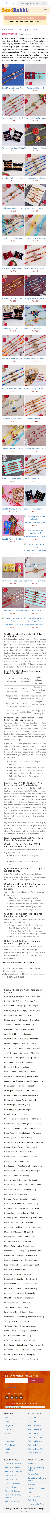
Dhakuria (7, 1354)
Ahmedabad (10, 1445)
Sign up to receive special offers (21, 1376)
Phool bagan (9, 1119)
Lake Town (22, 1184)
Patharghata (36, 1119)
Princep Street (10, 1142)
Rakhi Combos (11, 1460)
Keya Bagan (32, 1203)
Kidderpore (19, 1057)
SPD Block (21, 1316)
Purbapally (18, 1279)
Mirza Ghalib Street (26, 1246)
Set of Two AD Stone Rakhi (13, 88)
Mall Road (8, 1269)
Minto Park (28, 1232)
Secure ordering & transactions (21, 1403)
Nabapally (31, 1086)
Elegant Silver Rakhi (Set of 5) (14, 148)
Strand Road (9, 1298)
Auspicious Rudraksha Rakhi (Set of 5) (17, 478)
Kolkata (8, 1433)
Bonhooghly (22, 1010)
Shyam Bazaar (10, 1038)
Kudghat (7, 1175)
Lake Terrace (35, 1184)
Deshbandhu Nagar (12, 1283)
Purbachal (37, 1133)
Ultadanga (33, 1038)
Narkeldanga (9, 1104)
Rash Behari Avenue (12, 1340)
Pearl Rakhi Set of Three (13, 611)
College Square (22, 996)
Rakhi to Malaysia (35, 1441)
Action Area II (9, 1081)
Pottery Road (24, 1114)
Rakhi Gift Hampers (13, 1483)
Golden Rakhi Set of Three (35, 550)
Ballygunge (21, 1005)
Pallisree (39, 1142)
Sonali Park (34, 1331)
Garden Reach (28, 1024)
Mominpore (22, 1250)
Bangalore (9, 1425)
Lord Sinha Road (11, 1265)
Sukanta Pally (9, 1307)
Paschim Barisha (26, 1142)
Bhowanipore (28, 1029)
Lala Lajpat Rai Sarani (28, 1180)
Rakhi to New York (35, 1449)
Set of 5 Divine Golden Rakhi (35, 478)
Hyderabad (9, 1441)
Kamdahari (23, 1199)
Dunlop (17, 1024)
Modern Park (9, 1250)
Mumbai (8, 1417)
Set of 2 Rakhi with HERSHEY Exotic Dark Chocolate (23, 539)
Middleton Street (23, 1227)
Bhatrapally (19, 1354)
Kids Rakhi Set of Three (13, 448)
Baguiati (15, 1043)
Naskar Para (21, 1100)
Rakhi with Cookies (12, 1491)
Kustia (17, 1189)
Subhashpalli (9, 1316)
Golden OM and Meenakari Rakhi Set (17, 208)
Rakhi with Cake (11, 1475)
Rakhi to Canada (34, 1425)
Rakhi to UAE (33, 1433)
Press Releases (34, 1496)
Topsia (36, 1048)
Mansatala (37, 1227)
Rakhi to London (34, 1453)
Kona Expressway (21, 1175)
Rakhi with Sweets (12, 1467)
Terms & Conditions (36, 1488)
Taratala (7, 1024)
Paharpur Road (10, 1152)
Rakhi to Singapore (36, 1437)
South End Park (10, 1331)
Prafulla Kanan (24, 1133)
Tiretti (6, 1053)
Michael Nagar (31, 1222)
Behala (7, 1001)
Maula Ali (19, 1222)
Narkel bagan (22, 1104)
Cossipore (19, 1015)
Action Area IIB (24, 1081)
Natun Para (38, 1081)
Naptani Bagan (10, 1109)
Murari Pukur (31, 1090)
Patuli (6, 1128)
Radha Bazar (22, 1345)
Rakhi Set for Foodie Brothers (14, 581)
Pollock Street (10, 1114)
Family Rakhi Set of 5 (35, 88)
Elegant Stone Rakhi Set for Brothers (17, 118)
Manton (7, 1232)
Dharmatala (34, 1020)
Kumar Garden (10, 1180)
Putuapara (8, 1349)
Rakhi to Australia (35, 1429)
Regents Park (10, 1048)
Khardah (25, 1043)
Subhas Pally (26, 1302)
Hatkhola (8, 1029)
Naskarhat (8, 1100)
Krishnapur (35, 1170)
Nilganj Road (29, 1071)
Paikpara (7, 1147)
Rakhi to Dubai (34, 1445)
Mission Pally (9, 1246)
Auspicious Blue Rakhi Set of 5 (36, 178)
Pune (7, 1437)
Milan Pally (8, 1227)
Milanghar (17, 1232)
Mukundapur (30, 1236)
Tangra (17, 1029)
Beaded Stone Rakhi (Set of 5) (14, 358)
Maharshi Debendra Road (27, 1255)
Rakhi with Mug (11, 1487)
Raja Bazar (36, 1349)
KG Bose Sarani (21, 1208)
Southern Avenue (35, 1316)
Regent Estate (30, 1340)
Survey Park (23, 1307)
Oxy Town (18, 1147)
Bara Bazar (8, 996)
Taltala (29, 1015)
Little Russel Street (22, 1217)
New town (20, 1076)
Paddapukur (31, 1147)
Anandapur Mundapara (13, 1090)
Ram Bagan (9, 1345)
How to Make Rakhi (36, 1504)
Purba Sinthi (35, 1128)
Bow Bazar (36, 996)
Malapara (27, 1274)
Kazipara (8, 1217)
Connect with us (13, 1393)
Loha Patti (37, 1217)
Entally (7, 1043)
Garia (34, 1043)
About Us (32, 1463)
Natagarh (32, 1100)
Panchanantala (10, 1156)
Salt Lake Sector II (11, 1359)
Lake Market (9, 1194)
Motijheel (27, 1241)
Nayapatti (8, 1067)
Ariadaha (7, 1034)
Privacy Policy (33, 1474)
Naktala (21, 1086)
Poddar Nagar (25, 1109)
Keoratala (35, 1208)
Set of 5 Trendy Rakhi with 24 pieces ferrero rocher (23, 509)
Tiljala (14, 1053)
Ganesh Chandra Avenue (14, 1293)
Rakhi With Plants (12, 1501)
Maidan (37, 1274)
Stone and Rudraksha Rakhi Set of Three (18, 298)
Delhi (7, 1421)
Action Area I (32, 1076)
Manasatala (20, 1269)
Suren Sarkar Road (12, 1312)
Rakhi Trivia (33, 1500)
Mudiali (19, 1236)
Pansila (34, 1156)
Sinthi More (24, 1321)
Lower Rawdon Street (30, 1265)
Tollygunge (22, 1020)
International (34, 1414)
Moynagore (9, 1236)
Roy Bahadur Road (12, 1335)
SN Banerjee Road (12, 1326)
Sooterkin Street (29, 1326)
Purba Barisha (25, 1137)
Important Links (35, 1460)
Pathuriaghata (26, 1123)
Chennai (8, 1429)
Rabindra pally (36, 1345)
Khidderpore (9, 1020)
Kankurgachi (35, 1010)
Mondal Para (35, 1250)
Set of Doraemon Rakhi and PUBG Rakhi (18, 418)
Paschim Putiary (11, 1123)
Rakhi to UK (33, 1421)
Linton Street (9, 1184)
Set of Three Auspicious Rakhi (36, 268)
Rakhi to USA (33, 1417)
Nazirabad (8, 1062)
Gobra (18, 1288)
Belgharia (23, 1038)
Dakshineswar (24, 1048)
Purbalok (8, 1279)
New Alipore (9, 1010)
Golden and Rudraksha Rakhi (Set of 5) (18, 328)
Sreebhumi (29, 1298)
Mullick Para (37, 1166)
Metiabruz (8, 1222)
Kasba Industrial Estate (14, 1203)
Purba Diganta (10, 1137)
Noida (7, 1449)
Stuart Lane (30, 1279)
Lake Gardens (28, 1189)
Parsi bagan (25, 1161)
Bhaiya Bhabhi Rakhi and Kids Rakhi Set (18, 238)
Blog (30, 1492)
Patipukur (39, 1123)
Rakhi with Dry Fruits (13, 1471)
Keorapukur (9, 1213)
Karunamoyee (23, 1194)
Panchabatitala (26, 1152)
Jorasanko (8, 1015)
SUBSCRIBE (36, 1381)
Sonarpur (23, 1331)
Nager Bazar (9, 1086)
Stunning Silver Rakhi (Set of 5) (36, 522)
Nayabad (29, 1062)
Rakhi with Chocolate (13, 1463)
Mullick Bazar (9, 1170)
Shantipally (30, 1354)
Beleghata (24, 1053)
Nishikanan (8, 1076)
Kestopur (8, 1208)
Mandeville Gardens (12, 1274)
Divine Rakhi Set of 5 (35, 418)
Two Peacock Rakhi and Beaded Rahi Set (19, 388)
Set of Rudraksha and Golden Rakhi (16, 178)
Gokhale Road (29, 1288)
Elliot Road (8, 1288)
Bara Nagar (33, 1005)
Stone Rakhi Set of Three (35, 448)
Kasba (33, 1199)
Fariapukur (31, 1293)
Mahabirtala (9, 1255)
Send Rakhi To (11, 1414)
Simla (6, 1321)
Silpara (14, 1321)
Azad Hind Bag (31, 1001)
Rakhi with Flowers (12, 1479)
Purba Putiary (10, 1133)
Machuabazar (26, 1034)
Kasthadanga (22, 1213)
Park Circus (23, 1156)
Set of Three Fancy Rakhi (13, 625)
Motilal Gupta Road (12, 1241)
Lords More (33, 1260)
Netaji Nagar (32, 1057)
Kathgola (34, 1213)
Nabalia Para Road (12, 1095)
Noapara (19, 1062)
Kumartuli (8, 1189)
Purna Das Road (22, 1349)
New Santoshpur (22, 1067)
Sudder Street (28, 1312)
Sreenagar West (11, 1302)
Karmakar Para (10, 1199)
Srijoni (19, 1298)
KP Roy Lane (23, 1170)
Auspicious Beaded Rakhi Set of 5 (15, 268)
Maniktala (35, 1053)
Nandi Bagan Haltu (30, 1095)
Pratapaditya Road (19, 1128)
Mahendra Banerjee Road (15, 1260)
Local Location (11, 1453)
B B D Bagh (17, 1001)
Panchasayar (9, 1166)
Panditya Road (24, 1166)
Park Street (9, 1005)
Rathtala (26, 1335)
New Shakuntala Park (13, 1071)
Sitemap (31, 1484)
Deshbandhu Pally (30, 1283)
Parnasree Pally (10, 1161)
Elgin (16, 1034)
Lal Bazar (8, 1057)
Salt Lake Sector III (30, 1359)
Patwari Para (22, 1119)
